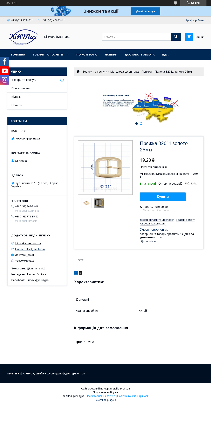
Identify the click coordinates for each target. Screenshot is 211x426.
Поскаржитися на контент (100, 396)
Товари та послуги (47, 54)
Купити (163, 196)
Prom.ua (125, 388)
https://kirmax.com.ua (28, 243)
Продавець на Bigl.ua (105, 392)
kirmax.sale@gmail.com (30, 249)
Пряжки (147, 71)
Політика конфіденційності (133, 396)
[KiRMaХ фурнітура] (23, 44)
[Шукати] (176, 37)
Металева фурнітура (124, 71)
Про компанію (86, 54)
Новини (111, 54)
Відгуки (16, 96)
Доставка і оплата (140, 54)
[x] (80, 273)
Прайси (17, 105)
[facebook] (76, 273)
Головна (18, 54)
